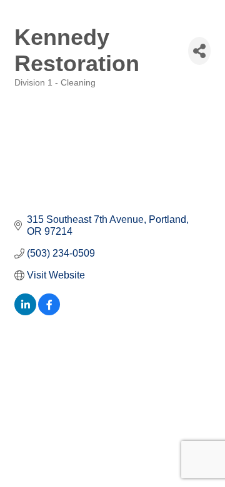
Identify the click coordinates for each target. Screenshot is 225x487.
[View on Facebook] (49, 312)
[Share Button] (199, 51)
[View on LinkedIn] (25, 312)
